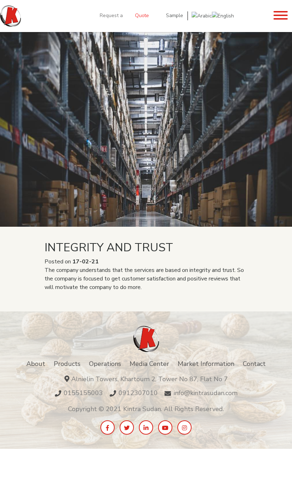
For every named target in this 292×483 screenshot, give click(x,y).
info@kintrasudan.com (205, 393)
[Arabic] (202, 15)
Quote (142, 15)
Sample (174, 15)
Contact (254, 363)
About (35, 363)
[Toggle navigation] (280, 16)
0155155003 (83, 393)
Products (67, 363)
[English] (223, 15)
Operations (105, 363)
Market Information (206, 363)
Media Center (149, 363)
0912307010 (138, 393)
